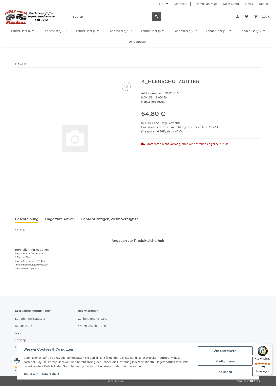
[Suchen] (156, 16)
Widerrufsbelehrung (92, 326)
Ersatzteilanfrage (205, 4)
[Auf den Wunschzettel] (126, 86)
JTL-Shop (255, 381)
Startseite (180, 4)
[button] (237, 16)
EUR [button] (161, 4)
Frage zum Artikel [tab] (60, 219)
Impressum (30, 373)
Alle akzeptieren (225, 350)
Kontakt (264, 4)
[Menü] (269, 346)
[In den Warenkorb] (18, 76)
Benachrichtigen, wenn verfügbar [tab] (109, 219)
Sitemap (20, 340)
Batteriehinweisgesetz (30, 318)
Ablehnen (225, 371)
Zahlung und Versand (92, 318)
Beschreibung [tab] (26, 219)
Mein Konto (231, 4)
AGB (18, 333)
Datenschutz (50, 373)
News (249, 4)
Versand (174, 123)
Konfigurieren (225, 361)
